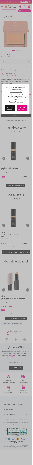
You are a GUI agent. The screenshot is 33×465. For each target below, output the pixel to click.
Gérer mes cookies (10, 108)
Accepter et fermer (21, 108)
